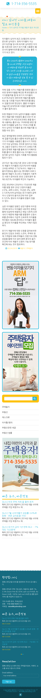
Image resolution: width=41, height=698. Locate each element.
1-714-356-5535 (23, 3)
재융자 (22, 248)
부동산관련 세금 (9, 428)
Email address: (7, 672)
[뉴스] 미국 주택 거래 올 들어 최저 (17, 502)
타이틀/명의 (7, 423)
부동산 (5, 412)
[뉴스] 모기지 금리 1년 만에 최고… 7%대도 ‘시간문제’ (20, 528)
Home (4, 27)
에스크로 (6, 417)
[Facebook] (20, 694)
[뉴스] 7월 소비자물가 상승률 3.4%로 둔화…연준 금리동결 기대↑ (19, 514)
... (24, 507)
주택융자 (6, 407)
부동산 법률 (7, 433)
